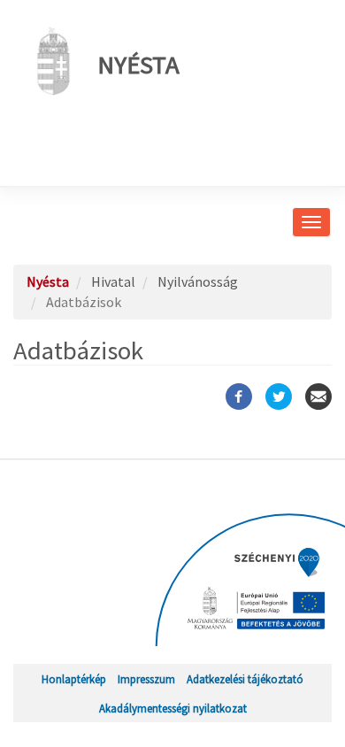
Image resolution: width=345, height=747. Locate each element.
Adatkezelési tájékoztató (245, 679)
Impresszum (146, 679)
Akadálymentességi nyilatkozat (173, 708)
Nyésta (138, 65)
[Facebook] (239, 396)
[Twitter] (278, 396)
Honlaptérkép (74, 679)
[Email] (318, 396)
